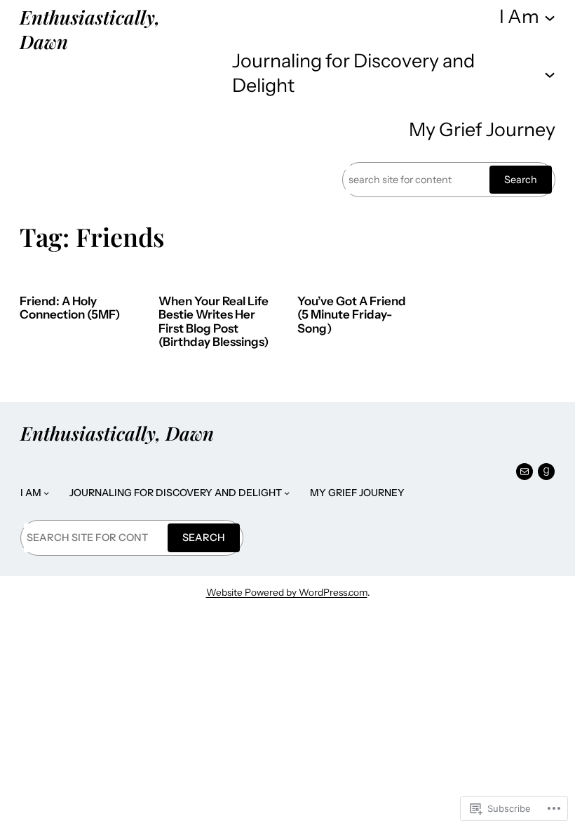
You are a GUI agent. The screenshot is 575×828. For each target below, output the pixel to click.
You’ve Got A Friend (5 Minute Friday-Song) (351, 315)
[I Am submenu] (549, 16)
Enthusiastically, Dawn (90, 29)
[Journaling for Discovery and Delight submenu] (549, 73)
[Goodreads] (546, 471)
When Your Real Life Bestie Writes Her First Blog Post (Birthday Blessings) (213, 322)
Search (520, 179)
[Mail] (524, 471)
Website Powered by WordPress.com (286, 592)
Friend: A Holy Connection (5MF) (70, 308)
